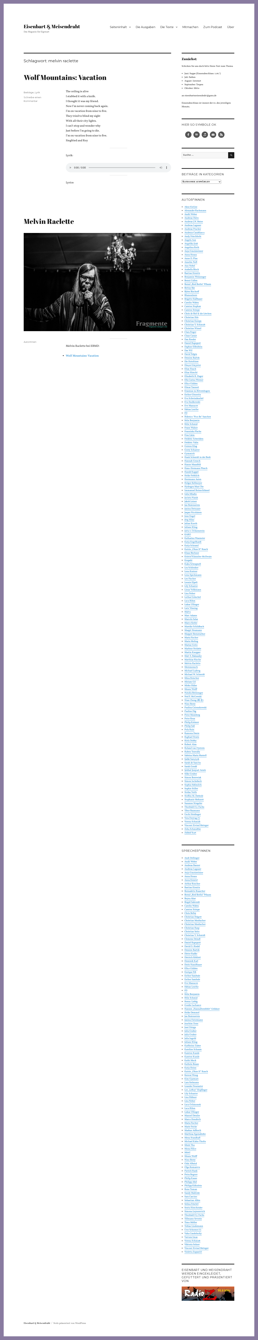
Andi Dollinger (191, 858)
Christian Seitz (192, 931)
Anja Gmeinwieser (193, 251)
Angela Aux (190, 240)
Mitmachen (190, 27)
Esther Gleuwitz (192, 394)
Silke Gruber (190, 774)
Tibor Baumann (192, 810)
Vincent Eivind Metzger (196, 825)
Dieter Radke (190, 953)
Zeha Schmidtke (192, 829)
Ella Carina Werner (193, 380)
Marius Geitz (191, 645)
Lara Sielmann (191, 1082)
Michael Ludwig (192, 670)
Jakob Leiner (190, 501)
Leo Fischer (190, 578)
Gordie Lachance (192, 1005)
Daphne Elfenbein (193, 346)
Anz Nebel (189, 266)
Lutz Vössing (191, 608)
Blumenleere (190, 295)
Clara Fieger (190, 332)
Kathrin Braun (191, 1064)
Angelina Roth (191, 247)
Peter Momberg (192, 715)
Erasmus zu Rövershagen (197, 391)
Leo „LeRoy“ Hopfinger (195, 1090)
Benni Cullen (190, 280)
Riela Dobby (190, 740)
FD (185, 413)
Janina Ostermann (193, 1020)
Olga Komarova (192, 1167)
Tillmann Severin (193, 1218)
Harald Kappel (191, 472)
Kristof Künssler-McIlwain (198, 556)
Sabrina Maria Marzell (195, 755)
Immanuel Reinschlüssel (197, 490)
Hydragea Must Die (194, 486)
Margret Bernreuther (194, 634)
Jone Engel (189, 516)
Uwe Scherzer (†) (192, 1229)
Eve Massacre (191, 405)
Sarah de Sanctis (192, 762)
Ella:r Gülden (191, 383)
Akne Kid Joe (190, 207)
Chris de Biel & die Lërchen (197, 313)
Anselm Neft (190, 262)
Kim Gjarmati (191, 1079)
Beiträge (29, 92)
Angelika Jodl (191, 243)
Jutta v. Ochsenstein (194, 531)
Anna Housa (190, 254)
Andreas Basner (192, 865)
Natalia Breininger (193, 693)
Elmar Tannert (191, 387)
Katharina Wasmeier (194, 538)
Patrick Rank (190, 1171)
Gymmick (189, 453)
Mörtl (187, 1152)
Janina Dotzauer (192, 508)
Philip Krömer (191, 722)
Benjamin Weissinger (195, 277)
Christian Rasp (191, 928)
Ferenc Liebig (191, 1001)
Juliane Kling (190, 527)
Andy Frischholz (192, 236)
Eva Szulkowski (192, 402)
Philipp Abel (190, 1182)
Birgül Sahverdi (192, 902)
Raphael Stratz (191, 737)
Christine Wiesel (192, 328)
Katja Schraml (191, 545)
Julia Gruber (190, 1031)
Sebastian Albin (192, 1200)
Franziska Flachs (192, 431)
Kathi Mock (190, 1060)
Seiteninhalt (118, 27)
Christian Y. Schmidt (194, 324)
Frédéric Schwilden (193, 439)
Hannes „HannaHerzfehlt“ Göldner (202, 1009)
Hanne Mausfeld (192, 464)
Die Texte (167, 27)
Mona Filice (190, 1148)
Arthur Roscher (192, 883)
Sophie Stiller (191, 788)
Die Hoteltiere (191, 361)
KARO (187, 534)
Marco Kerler (190, 623)
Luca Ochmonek (192, 1104)
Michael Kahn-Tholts (195, 1141)
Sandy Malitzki (192, 1193)
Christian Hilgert (193, 917)
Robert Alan (190, 744)
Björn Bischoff (191, 291)
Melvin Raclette (49, 221)
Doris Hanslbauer (193, 964)
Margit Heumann (193, 630)
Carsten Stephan (192, 306)
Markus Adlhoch (192, 1130)
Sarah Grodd (190, 766)
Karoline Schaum (193, 1049)
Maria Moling (191, 641)
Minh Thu (189, 1145)
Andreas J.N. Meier (193, 221)
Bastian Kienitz (192, 273)
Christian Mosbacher (195, 920)
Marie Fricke (190, 1126)
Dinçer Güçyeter (192, 365)
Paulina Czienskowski (195, 707)
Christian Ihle (191, 317)
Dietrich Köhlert (192, 957)
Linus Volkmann (192, 589)
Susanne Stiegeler (193, 803)
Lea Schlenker (191, 567)
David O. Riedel (192, 946)
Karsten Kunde (191, 1053)
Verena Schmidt (192, 821)
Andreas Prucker (192, 229)
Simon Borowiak (192, 777)
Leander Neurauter (193, 1086)
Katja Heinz (190, 1068)
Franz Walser (191, 427)
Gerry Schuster (192, 450)
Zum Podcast (212, 27)
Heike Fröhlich (191, 475)
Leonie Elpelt (191, 582)
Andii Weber (190, 214)
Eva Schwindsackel (193, 398)
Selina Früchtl (191, 1204)
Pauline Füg (190, 711)
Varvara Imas (191, 1237)
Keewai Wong (191, 1075)
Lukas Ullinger (191, 604)
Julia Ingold (190, 1038)
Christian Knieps (192, 321)
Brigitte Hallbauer (193, 299)
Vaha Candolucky (193, 1233)
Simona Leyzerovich (194, 1211)
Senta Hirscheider (193, 1207)
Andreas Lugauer (192, 225)
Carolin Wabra (191, 302)
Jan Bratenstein (192, 505)
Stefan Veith (190, 792)
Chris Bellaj (190, 913)
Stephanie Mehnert (194, 799)
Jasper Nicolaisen (193, 512)
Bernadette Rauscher (194, 891)
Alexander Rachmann (195, 210)
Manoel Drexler (192, 1115)
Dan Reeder (190, 339)
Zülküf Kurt (190, 832)
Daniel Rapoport (192, 343)
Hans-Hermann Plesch (195, 468)
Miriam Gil (190, 681)
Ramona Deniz (191, 733)
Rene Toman (190, 1189)
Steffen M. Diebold (193, 796)
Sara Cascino (190, 1196)
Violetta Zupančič (193, 1252)
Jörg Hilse (189, 520)
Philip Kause (190, 1178)
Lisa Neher (189, 593)
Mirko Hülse (190, 685)
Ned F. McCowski (193, 696)
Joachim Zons (191, 1023)
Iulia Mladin (190, 494)
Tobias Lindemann (193, 1226)
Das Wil (188, 350)
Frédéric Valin (191, 442)
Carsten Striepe (192, 310)
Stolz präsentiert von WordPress (69, 1323)
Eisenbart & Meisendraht (52, 26)
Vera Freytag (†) (192, 818)
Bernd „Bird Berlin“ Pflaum (197, 284)
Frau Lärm (189, 435)
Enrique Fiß (190, 972)
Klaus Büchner (191, 553)
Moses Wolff (190, 689)
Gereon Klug (190, 446)
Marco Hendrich (192, 1119)
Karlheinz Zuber (192, 1045)
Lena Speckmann (192, 575)
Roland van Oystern (194, 748)
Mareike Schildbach (194, 626)
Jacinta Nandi (191, 497)
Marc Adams (190, 615)
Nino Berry (190, 704)
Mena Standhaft (192, 1137)
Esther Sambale (192, 975)
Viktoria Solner (192, 1244)
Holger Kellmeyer (193, 483)
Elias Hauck (190, 369)
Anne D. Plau (190, 258)
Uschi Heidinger (192, 814)
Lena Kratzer (190, 571)
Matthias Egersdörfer (195, 1134)
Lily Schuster (191, 586)
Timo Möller (190, 1222)
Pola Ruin (189, 729)
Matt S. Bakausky (193, 656)
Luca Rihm (189, 601)
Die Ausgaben (145, 27)
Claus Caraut (190, 335)
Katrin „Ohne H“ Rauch (196, 549)
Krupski (188, 560)
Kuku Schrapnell (192, 564)
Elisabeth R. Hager (193, 376)
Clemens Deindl (192, 939)
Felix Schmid (190, 424)
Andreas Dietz (191, 218)
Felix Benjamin (192, 420)
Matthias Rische (192, 659)
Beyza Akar (190, 898)
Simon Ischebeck (193, 781)
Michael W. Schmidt (194, 674)
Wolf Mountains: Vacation (65, 77)
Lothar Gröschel (192, 597)
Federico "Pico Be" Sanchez (197, 416)
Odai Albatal (190, 1163)
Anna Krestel (191, 880)
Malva (187, 612)
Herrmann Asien (192, 479)
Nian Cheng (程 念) (193, 700)
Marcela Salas (191, 619)
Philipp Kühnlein (193, 1185)
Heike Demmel (191, 1012)
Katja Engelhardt (192, 542)
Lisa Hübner (190, 1097)
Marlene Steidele (192, 648)
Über (230, 27)
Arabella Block (191, 269)
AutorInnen (30, 341)
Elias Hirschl (190, 372)
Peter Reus (189, 718)
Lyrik (37, 92)
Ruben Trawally (192, 751)
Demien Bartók (192, 358)
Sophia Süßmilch (193, 785)
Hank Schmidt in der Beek (197, 457)
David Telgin (190, 354)
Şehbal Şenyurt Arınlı (195, 770)
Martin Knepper (192, 652)
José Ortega (190, 1027)
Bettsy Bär (189, 288)
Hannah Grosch (192, 461)
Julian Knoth (190, 523)
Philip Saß (189, 726)
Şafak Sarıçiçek (191, 759)
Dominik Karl (191, 961)
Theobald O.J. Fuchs (194, 807)
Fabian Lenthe (191, 409)
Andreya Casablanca (194, 232)
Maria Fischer (191, 637)
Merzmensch (191, 667)
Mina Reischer (191, 678)
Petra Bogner (190, 1174)
